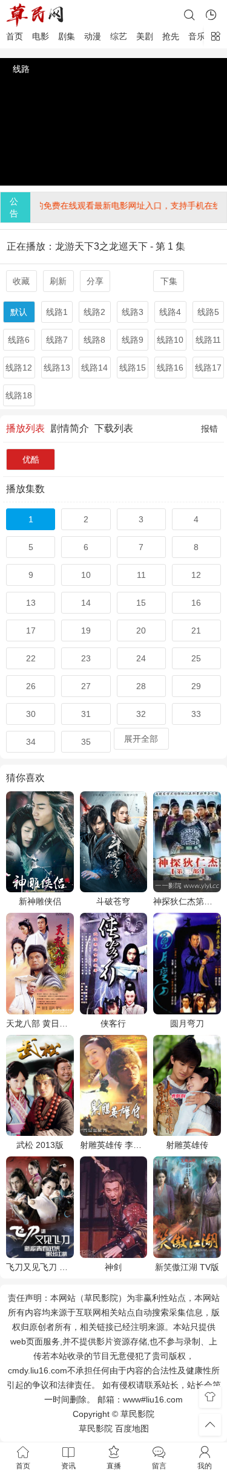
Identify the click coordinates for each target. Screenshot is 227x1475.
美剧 (144, 36)
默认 (18, 312)
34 (31, 742)
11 (141, 575)
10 (86, 575)
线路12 (18, 367)
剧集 (66, 36)
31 (86, 714)
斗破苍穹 (113, 901)
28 (141, 686)
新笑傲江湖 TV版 (187, 1267)
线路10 (170, 340)
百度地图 (132, 1428)
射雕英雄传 (187, 1145)
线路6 (19, 340)
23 (86, 658)
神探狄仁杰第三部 (187, 901)
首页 (14, 36)
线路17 (208, 367)
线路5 (208, 312)
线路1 (57, 312)
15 (141, 603)
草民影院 (96, 1428)
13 (31, 603)
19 (86, 630)
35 (86, 742)
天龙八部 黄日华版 (40, 1023)
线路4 (170, 312)
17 (31, 630)
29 (196, 686)
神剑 (113, 1267)
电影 (40, 36)
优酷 (30, 459)
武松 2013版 (40, 1145)
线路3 (132, 312)
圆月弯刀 (187, 1023)
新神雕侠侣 (40, 901)
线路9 (132, 340)
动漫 (92, 36)
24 (141, 658)
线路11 (208, 340)
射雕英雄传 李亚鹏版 (114, 1145)
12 (196, 575)
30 (31, 714)
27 (86, 686)
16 (196, 603)
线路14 (94, 367)
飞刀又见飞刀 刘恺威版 (40, 1267)
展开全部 (141, 739)
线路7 (57, 340)
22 (31, 658)
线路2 (94, 312)
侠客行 (113, 1023)
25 (196, 658)
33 (196, 714)
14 (86, 603)
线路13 (57, 367)
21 (196, 630)
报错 (209, 428)
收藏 (21, 281)
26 (31, 686)
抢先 (170, 36)
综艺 (118, 36)
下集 (168, 281)
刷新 (58, 281)
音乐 (196, 36)
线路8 (94, 340)
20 (141, 630)
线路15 (132, 367)
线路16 (170, 367)
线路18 (18, 395)
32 (141, 714)
